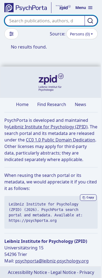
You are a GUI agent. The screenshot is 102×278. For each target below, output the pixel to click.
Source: (57, 34)
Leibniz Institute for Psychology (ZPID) (48, 127)
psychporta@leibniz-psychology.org (52, 261)
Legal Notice (63, 272)
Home (22, 104)
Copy (90, 197)
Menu (80, 7)
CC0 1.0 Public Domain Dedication (60, 140)
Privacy (86, 272)
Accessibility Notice (27, 272)
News (80, 104)
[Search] (91, 20)
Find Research (51, 104)
